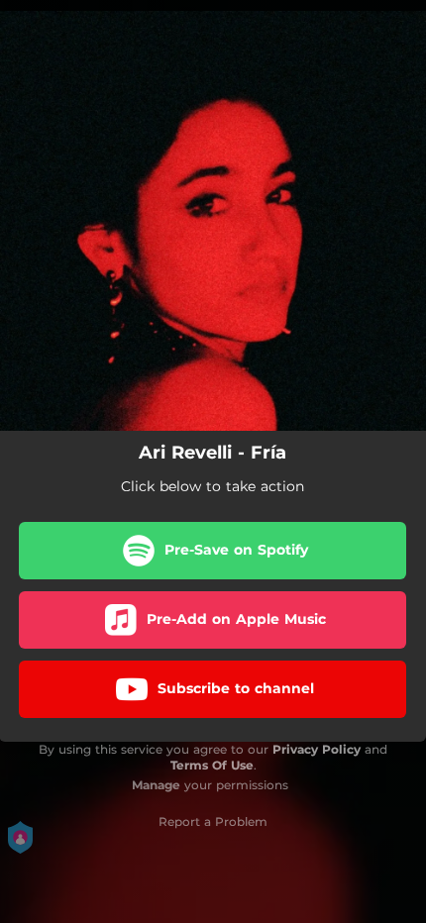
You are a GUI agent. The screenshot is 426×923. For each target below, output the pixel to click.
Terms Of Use (212, 765)
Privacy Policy (316, 749)
